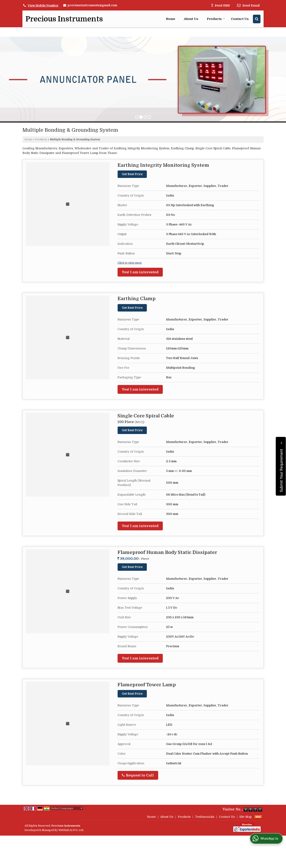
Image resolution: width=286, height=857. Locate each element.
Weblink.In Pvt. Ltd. (71, 830)
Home (170, 19)
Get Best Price (132, 174)
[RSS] (258, 816)
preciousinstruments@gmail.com (92, 5)
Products (214, 19)
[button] (43, 5)
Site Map (245, 816)
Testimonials (204, 816)
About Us (191, 19)
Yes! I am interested (140, 272)
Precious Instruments (64, 19)
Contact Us (240, 19)
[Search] (256, 19)
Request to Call (139, 775)
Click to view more (129, 262)
